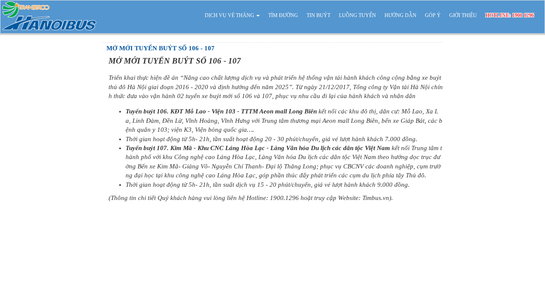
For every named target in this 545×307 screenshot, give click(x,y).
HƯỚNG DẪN (400, 15)
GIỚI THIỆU (463, 15)
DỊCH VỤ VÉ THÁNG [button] (230, 15)
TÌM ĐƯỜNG (283, 15)
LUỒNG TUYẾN (357, 15)
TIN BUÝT (318, 15)
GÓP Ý (433, 15)
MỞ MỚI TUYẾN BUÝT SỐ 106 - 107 (160, 48)
